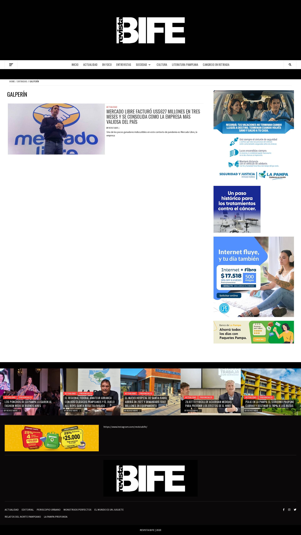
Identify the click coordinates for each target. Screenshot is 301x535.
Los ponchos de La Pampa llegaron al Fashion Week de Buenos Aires (28, 404)
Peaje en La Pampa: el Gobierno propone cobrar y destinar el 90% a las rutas (270, 404)
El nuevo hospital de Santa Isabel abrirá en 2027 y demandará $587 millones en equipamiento (146, 402)
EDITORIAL (28, 509)
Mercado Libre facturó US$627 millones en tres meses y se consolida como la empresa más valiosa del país (153, 116)
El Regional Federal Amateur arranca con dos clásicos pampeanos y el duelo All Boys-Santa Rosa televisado (90, 402)
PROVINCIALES (25, 397)
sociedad (141, 65)
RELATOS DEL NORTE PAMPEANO (23, 516)
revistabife (114, 127)
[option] (30, 391)
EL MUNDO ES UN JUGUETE (109, 509)
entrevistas (123, 65)
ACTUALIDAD (90, 65)
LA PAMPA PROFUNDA (55, 516)
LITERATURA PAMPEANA (185, 65)
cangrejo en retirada (216, 65)
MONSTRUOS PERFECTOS (77, 509)
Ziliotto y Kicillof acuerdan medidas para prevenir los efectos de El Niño (208, 404)
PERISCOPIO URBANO (49, 509)
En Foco (107, 65)
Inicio (75, 65)
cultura (162, 65)
